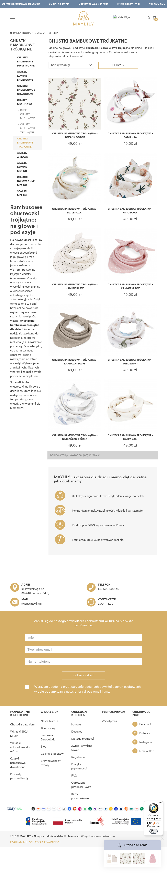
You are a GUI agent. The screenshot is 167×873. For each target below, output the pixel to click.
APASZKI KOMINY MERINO (22, 167)
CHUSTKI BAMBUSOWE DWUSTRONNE (26, 62)
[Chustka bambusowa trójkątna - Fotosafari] (130, 179)
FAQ (74, 775)
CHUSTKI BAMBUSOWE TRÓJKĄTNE (25, 143)
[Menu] (160, 803)
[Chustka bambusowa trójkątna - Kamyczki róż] (130, 254)
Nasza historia (49, 721)
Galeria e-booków (52, 753)
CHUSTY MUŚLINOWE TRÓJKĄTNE (27, 128)
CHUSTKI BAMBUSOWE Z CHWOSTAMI (26, 90)
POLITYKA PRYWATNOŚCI (44, 842)
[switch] (153, 831)
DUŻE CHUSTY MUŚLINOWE (27, 114)
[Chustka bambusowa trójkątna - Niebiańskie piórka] (74, 405)
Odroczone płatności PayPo (81, 785)
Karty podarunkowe (80, 796)
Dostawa (76, 731)
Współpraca (109, 721)
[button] (118, 65)
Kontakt (76, 724)
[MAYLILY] (83, 18)
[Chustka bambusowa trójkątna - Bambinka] (130, 103)
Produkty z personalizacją (19, 776)
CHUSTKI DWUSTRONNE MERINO (26, 181)
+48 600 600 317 (109, 589)
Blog (43, 746)
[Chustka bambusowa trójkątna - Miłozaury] (130, 330)
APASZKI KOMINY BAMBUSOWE (25, 76)
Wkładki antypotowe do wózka (20, 747)
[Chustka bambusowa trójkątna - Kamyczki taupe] (74, 330)
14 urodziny (48, 728)
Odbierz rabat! (83, 675)
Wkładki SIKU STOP (19, 734)
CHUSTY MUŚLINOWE (24, 102)
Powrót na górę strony (83, 455)
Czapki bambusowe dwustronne (18, 763)
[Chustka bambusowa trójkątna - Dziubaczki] (74, 179)
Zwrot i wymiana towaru (81, 748)
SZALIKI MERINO (22, 193)
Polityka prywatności (79, 766)
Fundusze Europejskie (48, 737)
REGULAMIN (18, 842)
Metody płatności (82, 738)
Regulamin (78, 757)
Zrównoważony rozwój (50, 763)
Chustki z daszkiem (22, 724)
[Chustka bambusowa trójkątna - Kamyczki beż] (74, 254)
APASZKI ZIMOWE (22, 155)
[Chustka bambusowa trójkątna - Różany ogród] (74, 103)
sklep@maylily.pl (128, 3)
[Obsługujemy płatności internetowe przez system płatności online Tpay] (83, 809)
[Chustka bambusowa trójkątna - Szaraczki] (130, 405)
